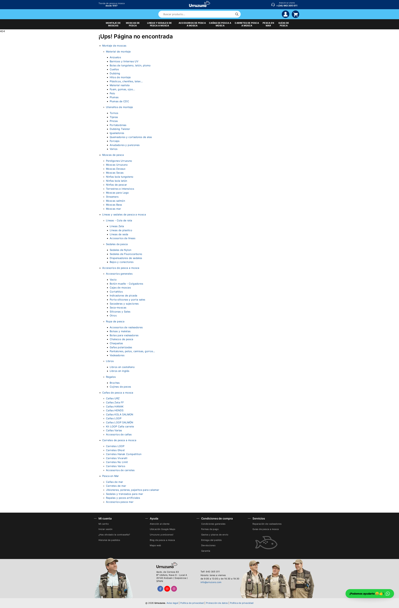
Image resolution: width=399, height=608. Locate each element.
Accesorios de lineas (122, 238)
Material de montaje (118, 51)
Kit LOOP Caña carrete (120, 426)
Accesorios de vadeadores (126, 327)
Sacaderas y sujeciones (124, 303)
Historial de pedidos (109, 540)
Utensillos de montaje (119, 107)
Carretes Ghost (115, 450)
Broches (115, 382)
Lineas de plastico (121, 230)
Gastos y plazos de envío (214, 534)
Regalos (111, 376)
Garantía (205, 550)
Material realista (120, 85)
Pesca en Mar (110, 476)
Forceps (115, 141)
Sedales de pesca (117, 244)
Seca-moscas (118, 307)
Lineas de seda (119, 234)
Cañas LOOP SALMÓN (119, 422)
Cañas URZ (113, 398)
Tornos (114, 113)
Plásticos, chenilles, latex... (126, 81)
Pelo (112, 93)
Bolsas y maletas (120, 331)
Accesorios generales (119, 273)
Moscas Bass (114, 204)
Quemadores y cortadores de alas (131, 137)
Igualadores (117, 133)
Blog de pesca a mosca (162, 540)
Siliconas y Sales (120, 311)
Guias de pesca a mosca (265, 529)
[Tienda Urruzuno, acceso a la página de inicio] (199, 4)
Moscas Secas (115, 172)
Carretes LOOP (115, 446)
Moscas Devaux (115, 168)
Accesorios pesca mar (119, 501)
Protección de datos (217, 603)
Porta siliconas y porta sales (127, 299)
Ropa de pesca (115, 321)
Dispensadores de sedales (126, 258)
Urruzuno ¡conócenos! (161, 534)
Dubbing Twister (120, 128)
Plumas (114, 97)
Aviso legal (172, 603)
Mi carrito (104, 523)
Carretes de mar (116, 485)
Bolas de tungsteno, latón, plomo (130, 65)
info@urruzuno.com (211, 582)
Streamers (112, 196)
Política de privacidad (192, 603)
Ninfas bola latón (116, 180)
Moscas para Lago (117, 192)
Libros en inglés (119, 370)
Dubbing (115, 73)
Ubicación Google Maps (162, 529)
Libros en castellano (122, 367)
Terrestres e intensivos (120, 188)
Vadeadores (117, 355)
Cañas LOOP (113, 418)
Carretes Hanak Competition (123, 454)
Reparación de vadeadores (267, 523)
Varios (113, 148)
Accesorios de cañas (119, 434)
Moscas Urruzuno (117, 164)
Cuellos (114, 69)
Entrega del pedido (211, 540)
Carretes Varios (115, 466)
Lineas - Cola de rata (119, 220)
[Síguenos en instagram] (174, 589)
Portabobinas (118, 125)
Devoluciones (208, 545)
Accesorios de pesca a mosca (120, 267)
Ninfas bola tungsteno (119, 176)
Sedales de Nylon (120, 249)
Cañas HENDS (114, 410)
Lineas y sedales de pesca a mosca (124, 214)
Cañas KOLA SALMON (119, 414)
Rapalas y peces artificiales (123, 497)
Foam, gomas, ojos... (122, 89)
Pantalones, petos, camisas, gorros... (132, 351)
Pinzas (114, 121)
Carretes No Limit (117, 462)
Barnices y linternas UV (124, 61)
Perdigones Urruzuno (119, 160)
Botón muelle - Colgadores (126, 283)
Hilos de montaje (120, 77)
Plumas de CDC (119, 101)
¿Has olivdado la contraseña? (114, 534)
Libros (110, 361)
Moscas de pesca (113, 154)
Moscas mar (113, 208)
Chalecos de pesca (121, 339)
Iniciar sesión (106, 529)
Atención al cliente (160, 523)
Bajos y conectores (121, 261)
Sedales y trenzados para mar (124, 493)
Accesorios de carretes (120, 470)
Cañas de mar (114, 481)
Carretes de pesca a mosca (119, 440)
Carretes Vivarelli (116, 458)
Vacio (113, 279)
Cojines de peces (120, 386)
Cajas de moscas (120, 287)
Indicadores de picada (123, 295)
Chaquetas (116, 343)
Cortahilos (116, 291)
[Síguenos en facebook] (160, 589)
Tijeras (114, 117)
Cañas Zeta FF (115, 402)
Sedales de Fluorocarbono (126, 254)
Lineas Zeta (117, 226)
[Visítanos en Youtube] (167, 589)
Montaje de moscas (114, 45)
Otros (113, 315)
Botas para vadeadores (124, 335)
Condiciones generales (213, 523)
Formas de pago (210, 529)
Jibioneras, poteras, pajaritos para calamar (132, 489)
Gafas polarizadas (121, 347)
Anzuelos (115, 57)
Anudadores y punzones (124, 145)
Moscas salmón (115, 200)
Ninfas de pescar (116, 184)
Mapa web (155, 545)
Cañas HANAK (114, 406)
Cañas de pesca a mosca (117, 392)
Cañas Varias (114, 430)
